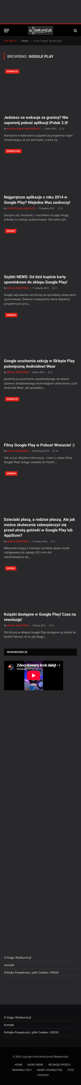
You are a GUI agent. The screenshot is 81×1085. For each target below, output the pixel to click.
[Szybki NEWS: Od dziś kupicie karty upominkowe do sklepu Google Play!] (40, 249)
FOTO (70, 1070)
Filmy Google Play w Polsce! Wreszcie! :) (39, 445)
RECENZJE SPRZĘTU (59, 1064)
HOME (18, 1064)
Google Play (13, 151)
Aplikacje (12, 71)
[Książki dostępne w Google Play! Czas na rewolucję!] (40, 586)
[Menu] (6, 30)
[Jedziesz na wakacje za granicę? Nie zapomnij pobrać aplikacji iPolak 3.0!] (40, 90)
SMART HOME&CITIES (49, 1070)
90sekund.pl (61, 1056)
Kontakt (9, 965)
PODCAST (43, 1075)
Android (11, 315)
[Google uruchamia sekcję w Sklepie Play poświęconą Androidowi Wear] (40, 333)
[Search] (75, 30)
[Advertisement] (33, 759)
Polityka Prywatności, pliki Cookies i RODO (31, 972)
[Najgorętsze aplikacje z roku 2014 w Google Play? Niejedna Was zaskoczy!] (40, 169)
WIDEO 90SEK (35, 1064)
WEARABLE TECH (22, 1070)
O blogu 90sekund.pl (17, 957)
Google (11, 231)
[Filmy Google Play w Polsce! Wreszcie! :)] (40, 417)
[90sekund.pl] (40, 30)
